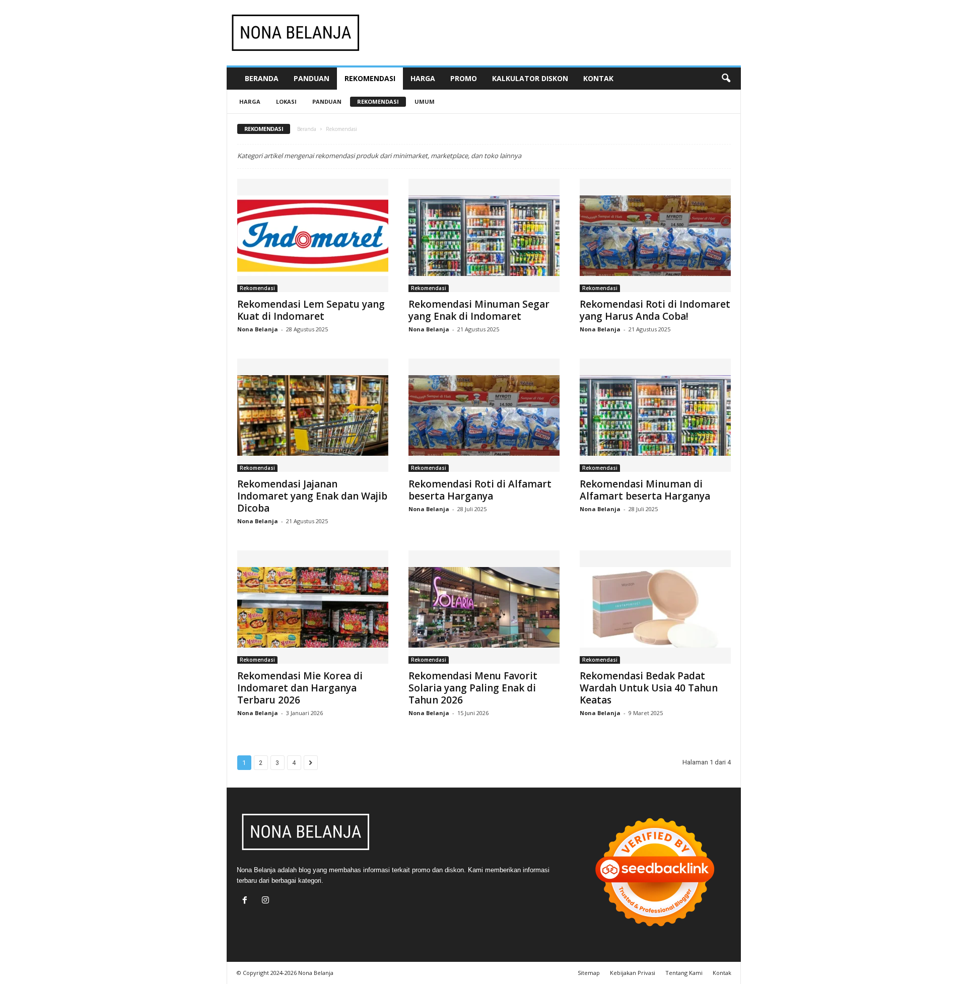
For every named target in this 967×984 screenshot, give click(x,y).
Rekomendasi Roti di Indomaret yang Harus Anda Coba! (655, 310)
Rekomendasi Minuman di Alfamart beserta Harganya (645, 490)
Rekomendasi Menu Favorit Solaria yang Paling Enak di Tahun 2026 (472, 688)
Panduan (311, 78)
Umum (425, 101)
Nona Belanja (257, 329)
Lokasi (286, 101)
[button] (726, 78)
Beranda (262, 78)
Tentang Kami (684, 972)
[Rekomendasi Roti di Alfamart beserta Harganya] (484, 415)
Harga (422, 78)
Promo (463, 78)
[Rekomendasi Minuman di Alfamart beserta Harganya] (655, 415)
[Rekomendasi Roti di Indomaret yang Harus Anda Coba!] (655, 235)
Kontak (598, 78)
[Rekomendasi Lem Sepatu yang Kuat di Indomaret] (312, 235)
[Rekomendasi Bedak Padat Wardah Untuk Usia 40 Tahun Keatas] (655, 607)
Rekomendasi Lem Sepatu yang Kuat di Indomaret (311, 310)
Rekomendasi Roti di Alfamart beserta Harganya (479, 490)
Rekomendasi (369, 78)
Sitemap (589, 972)
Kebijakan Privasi (632, 972)
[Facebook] (247, 901)
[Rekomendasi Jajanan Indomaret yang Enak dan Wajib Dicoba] (312, 415)
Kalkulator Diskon (530, 78)
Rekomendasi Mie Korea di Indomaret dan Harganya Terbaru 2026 (300, 688)
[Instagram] (266, 901)
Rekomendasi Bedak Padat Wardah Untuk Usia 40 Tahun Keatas (649, 688)
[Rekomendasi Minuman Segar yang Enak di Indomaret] (484, 235)
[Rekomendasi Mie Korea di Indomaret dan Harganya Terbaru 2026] (312, 607)
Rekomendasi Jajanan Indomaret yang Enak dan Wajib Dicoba (312, 496)
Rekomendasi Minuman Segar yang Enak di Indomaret (478, 310)
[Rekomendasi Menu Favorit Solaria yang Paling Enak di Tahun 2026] (484, 607)
